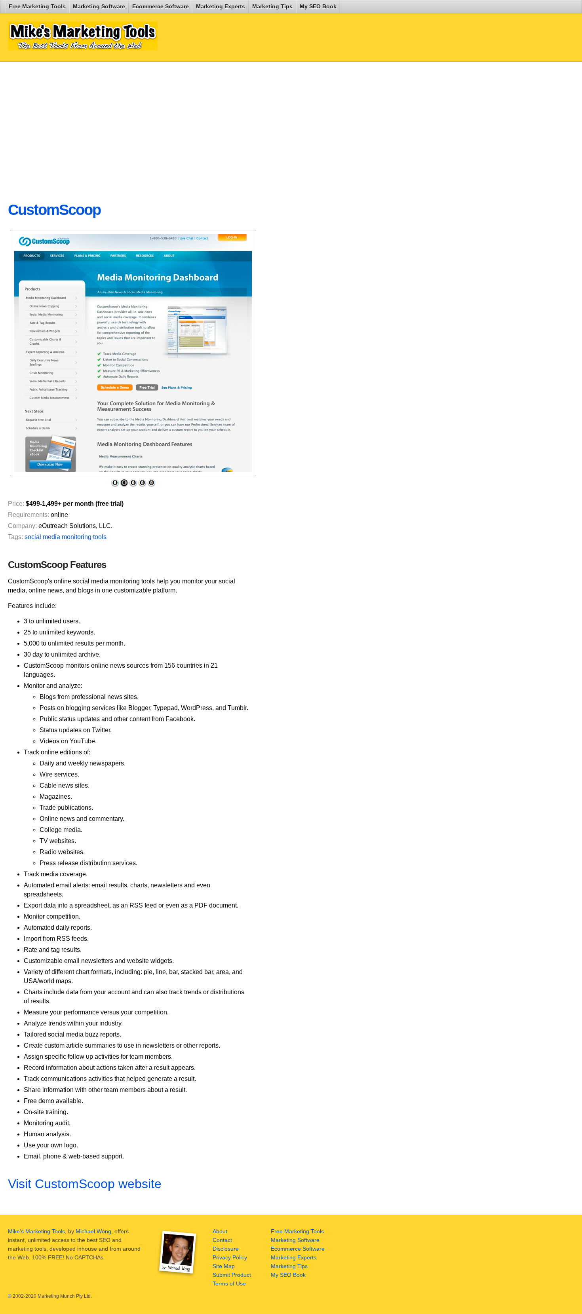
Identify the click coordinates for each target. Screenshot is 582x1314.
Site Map (224, 1266)
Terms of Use (229, 1283)
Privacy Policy (230, 1257)
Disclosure (226, 1249)
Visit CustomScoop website (85, 1184)
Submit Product (232, 1275)
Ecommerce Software (160, 6)
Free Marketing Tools (37, 6)
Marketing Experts (220, 6)
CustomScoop (54, 209)
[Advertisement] (199, 125)
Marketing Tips (272, 6)
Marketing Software (99, 6)
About (220, 1231)
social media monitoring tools (66, 537)
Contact (222, 1240)
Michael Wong (93, 1231)
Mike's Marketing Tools (36, 1231)
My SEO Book (318, 6)
